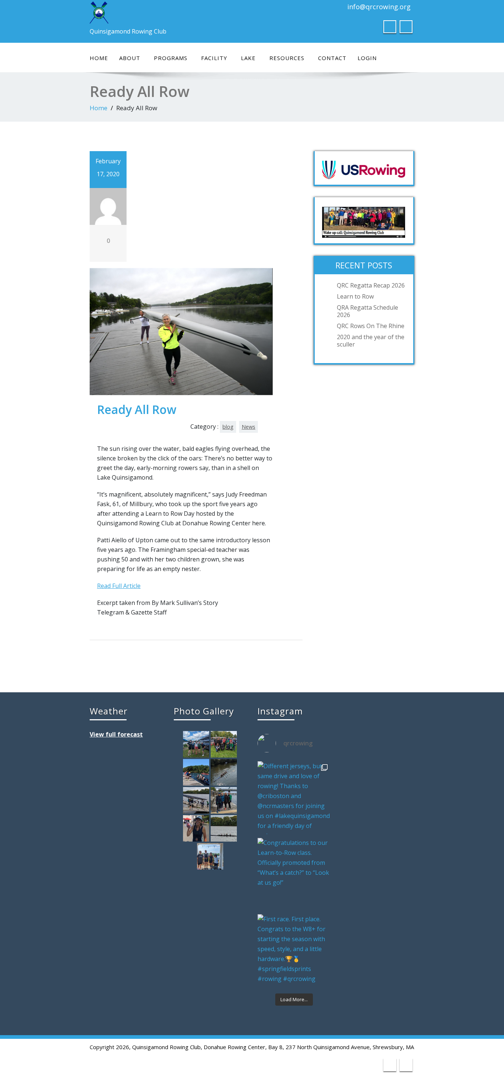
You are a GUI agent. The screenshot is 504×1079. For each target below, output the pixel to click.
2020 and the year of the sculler (370, 340)
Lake (248, 58)
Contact (332, 58)
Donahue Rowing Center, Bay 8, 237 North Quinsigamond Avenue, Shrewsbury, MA (309, 1047)
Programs (170, 58)
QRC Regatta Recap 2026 (371, 285)
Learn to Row (355, 296)
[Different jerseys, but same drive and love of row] (294, 797)
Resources (286, 58)
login (367, 58)
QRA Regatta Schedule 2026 (367, 311)
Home (99, 58)
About (129, 58)
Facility (214, 58)
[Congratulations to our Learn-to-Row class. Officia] (294, 874)
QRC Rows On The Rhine (370, 326)
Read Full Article (119, 586)
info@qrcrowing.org (379, 6)
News (248, 426)
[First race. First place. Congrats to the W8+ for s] (294, 950)
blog (228, 426)
